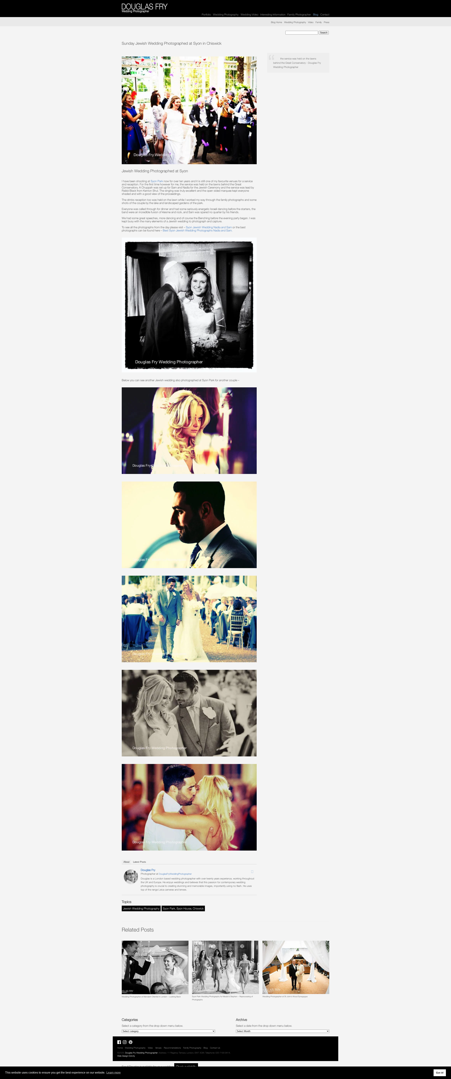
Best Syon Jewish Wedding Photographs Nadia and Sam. (197, 230)
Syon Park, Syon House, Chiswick (183, 908)
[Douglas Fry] (131, 882)
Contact (324, 14)
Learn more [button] (113, 1072)
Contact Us (215, 1047)
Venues (158, 1047)
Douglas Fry (148, 870)
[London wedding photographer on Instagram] (125, 1043)
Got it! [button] (440, 1072)
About (126, 862)
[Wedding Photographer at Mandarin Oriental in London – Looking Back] (155, 967)
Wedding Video (249, 14)
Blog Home (276, 22)
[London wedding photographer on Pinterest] (131, 1043)
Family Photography (192, 1047)
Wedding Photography (226, 14)
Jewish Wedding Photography (141, 908)
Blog (205, 1047)
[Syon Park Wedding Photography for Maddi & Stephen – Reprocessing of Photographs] (225, 967)
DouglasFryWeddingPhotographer (175, 873)
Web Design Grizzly (126, 1056)
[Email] (252, 872)
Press (326, 22)
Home (120, 1047)
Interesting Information (272, 14)
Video (310, 22)
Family (319, 22)
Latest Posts (139, 862)
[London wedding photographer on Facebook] (120, 1043)
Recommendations (172, 1047)
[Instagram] (248, 871)
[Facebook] (243, 871)
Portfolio (206, 14)
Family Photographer (299, 14)
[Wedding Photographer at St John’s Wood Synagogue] (295, 967)
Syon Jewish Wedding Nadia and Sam (209, 227)
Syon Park (157, 181)
